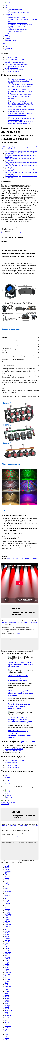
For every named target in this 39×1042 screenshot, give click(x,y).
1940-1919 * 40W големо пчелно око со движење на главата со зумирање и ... (19, 678)
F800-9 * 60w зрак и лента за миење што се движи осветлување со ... (20, 706)
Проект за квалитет (14, 11)
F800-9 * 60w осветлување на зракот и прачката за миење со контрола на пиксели (19, 559)
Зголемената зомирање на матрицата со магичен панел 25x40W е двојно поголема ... (21, 96)
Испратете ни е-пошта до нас (10, 233)
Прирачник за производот (28, 233)
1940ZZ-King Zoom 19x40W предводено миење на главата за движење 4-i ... (20, 664)
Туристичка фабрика (15, 9)
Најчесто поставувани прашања (18, 12)
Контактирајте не (10, 40)
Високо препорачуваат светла (17, 17)
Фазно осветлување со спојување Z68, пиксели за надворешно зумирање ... (20, 122)
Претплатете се (27, 741)
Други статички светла (15, 31)
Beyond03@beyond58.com (13, 750)
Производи (8, 14)
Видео (7, 33)
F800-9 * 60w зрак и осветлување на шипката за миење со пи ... (20, 114)
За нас (7, 7)
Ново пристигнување (15, 16)
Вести (6, 35)
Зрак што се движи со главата (17, 23)
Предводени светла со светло (17, 29)
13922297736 (5, 804)
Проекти (7, 36)
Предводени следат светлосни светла (20, 24)
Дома (6, 5)
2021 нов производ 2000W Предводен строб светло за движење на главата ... (20, 85)
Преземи (7, 38)
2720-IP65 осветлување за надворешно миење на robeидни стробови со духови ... (21, 719)
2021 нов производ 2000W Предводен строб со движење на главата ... (21, 693)
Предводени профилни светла (18, 26)
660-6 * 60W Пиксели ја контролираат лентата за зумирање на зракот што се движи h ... (19, 734)
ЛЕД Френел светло (14, 28)
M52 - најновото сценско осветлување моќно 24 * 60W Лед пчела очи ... (20, 105)
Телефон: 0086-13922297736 (14, 749)
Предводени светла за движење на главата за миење (21, 61)
